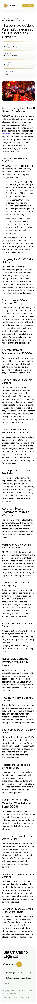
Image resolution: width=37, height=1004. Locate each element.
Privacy (15, 997)
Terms (22, 997)
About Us (7, 997)
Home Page (10, 973)
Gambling (16, 18)
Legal (27, 997)
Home (4, 18)
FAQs (29, 973)
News (9, 18)
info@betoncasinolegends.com (18, 978)
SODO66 (6, 134)
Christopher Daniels (11, 47)
